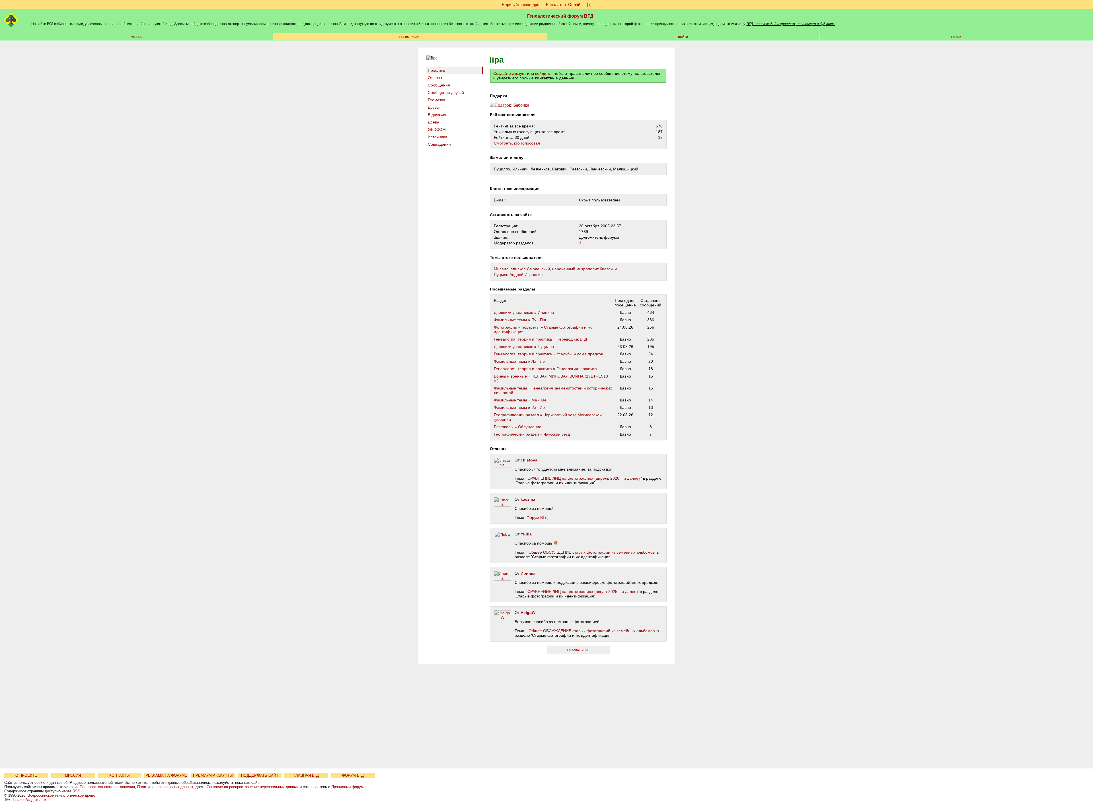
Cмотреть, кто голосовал (517, 143)
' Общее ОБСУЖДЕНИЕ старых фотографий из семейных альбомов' (591, 552)
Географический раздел (516, 415)
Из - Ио (538, 407)
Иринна (528, 573)
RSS (76, 791)
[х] (589, 4)
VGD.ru (136, 36)
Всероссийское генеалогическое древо (61, 795)
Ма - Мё (538, 400)
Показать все (578, 650)
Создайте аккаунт (509, 73)
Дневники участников (513, 312)
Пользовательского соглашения (107, 787)
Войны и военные (510, 376)
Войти (683, 36)
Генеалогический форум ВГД (560, 16)
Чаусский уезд (556, 434)
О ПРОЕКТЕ (26, 775)
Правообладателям (29, 799)
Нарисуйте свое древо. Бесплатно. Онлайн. (543, 4)
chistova (529, 460)
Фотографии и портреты (516, 327)
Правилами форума (348, 787)
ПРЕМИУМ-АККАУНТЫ (213, 775)
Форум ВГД (537, 517)
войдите (542, 73)
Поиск (956, 36)
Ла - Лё (538, 361)
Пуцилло (546, 346)
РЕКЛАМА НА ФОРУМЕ (166, 775)
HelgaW (528, 612)
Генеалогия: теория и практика (523, 339)
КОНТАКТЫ (119, 775)
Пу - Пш (538, 320)
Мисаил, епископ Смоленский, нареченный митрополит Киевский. (556, 269)
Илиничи (546, 312)
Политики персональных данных (165, 787)
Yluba (526, 534)
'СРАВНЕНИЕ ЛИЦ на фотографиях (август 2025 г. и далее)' (583, 591)
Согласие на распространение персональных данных (253, 787)
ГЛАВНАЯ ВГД (306, 775)
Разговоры (503, 426)
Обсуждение (529, 426)
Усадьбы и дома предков (579, 354)
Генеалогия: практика (576, 368)
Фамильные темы (510, 320)
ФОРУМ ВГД (353, 775)
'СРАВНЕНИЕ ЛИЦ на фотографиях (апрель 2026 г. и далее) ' (584, 478)
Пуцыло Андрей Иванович (518, 274)
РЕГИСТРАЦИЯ (409, 36)
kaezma (528, 499)
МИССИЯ (73, 775)
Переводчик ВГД (571, 339)
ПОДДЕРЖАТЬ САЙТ (259, 775)
